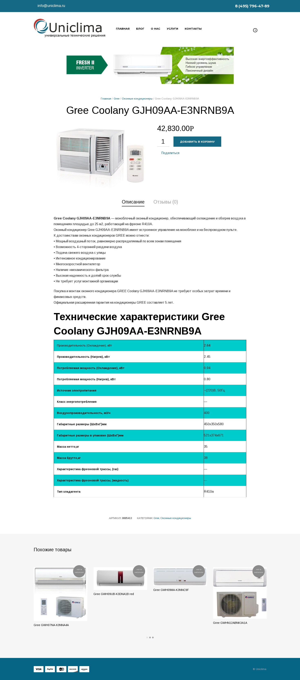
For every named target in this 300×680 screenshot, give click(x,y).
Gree (116, 98)
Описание (133, 202)
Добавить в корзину (197, 141)
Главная (106, 98)
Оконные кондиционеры (137, 98)
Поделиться (169, 153)
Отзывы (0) (165, 202)
